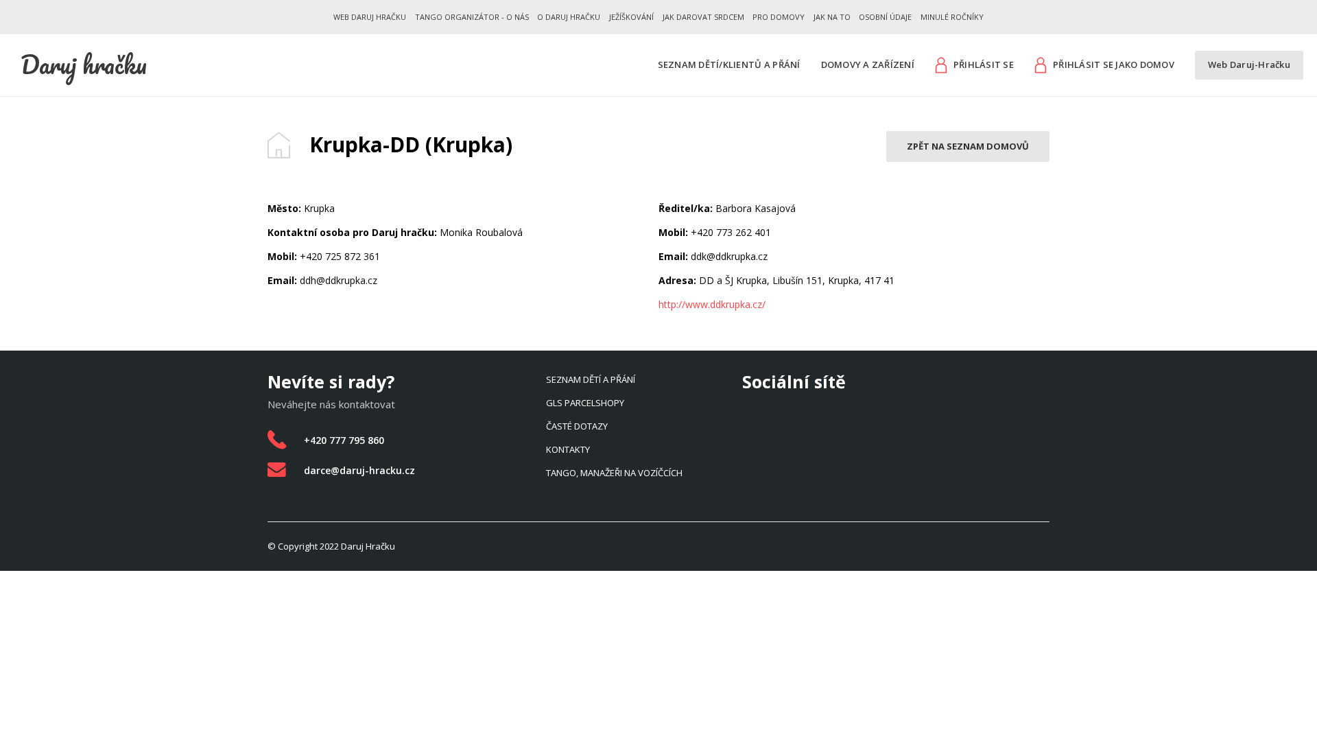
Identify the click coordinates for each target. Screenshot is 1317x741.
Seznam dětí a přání (590, 379)
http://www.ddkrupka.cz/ (712, 304)
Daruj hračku (84, 64)
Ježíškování (631, 17)
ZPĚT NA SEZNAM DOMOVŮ (968, 146)
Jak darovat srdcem (703, 17)
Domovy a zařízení (867, 64)
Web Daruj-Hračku (1249, 64)
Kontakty (568, 449)
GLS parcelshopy (585, 403)
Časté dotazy (577, 426)
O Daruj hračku (568, 17)
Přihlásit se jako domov (1113, 64)
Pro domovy (778, 17)
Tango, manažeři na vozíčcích (614, 473)
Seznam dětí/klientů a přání (729, 64)
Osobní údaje (885, 17)
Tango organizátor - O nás (472, 17)
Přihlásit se (983, 64)
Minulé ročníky (952, 17)
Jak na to (832, 17)
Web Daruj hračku (369, 17)
